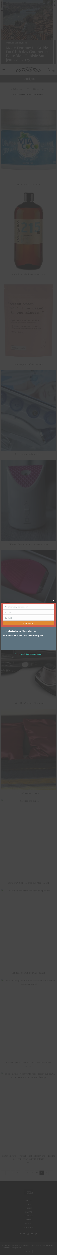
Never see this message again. (28, 654)
